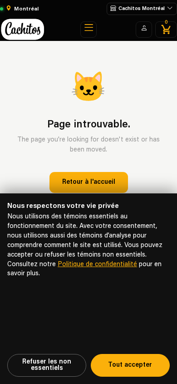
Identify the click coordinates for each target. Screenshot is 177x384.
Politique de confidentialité (97, 264)
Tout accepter (130, 365)
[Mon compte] (144, 29)
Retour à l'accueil (88, 182)
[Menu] (88, 29)
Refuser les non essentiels (46, 365)
